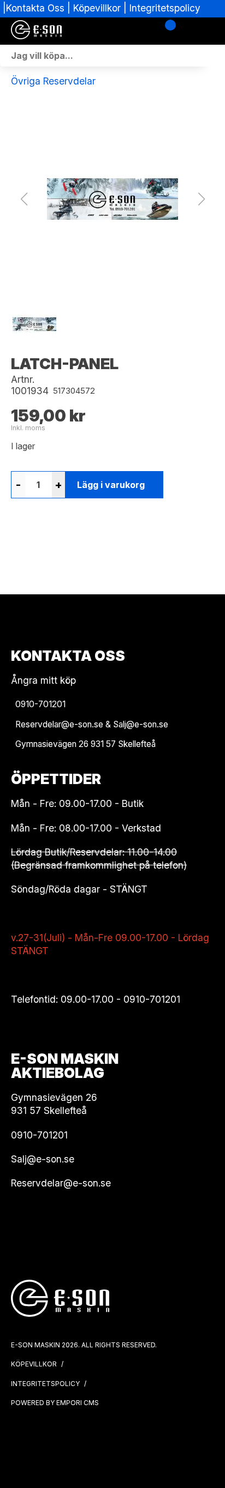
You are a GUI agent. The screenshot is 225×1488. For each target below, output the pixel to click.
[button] (112, 199)
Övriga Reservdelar (53, 81)
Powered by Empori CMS (55, 1403)
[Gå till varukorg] (166, 31)
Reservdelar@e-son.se (61, 1183)
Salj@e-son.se (42, 1159)
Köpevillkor (97, 8)
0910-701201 (151, 999)
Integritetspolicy (164, 8)
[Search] (214, 56)
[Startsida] (65, 31)
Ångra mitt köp (43, 680)
